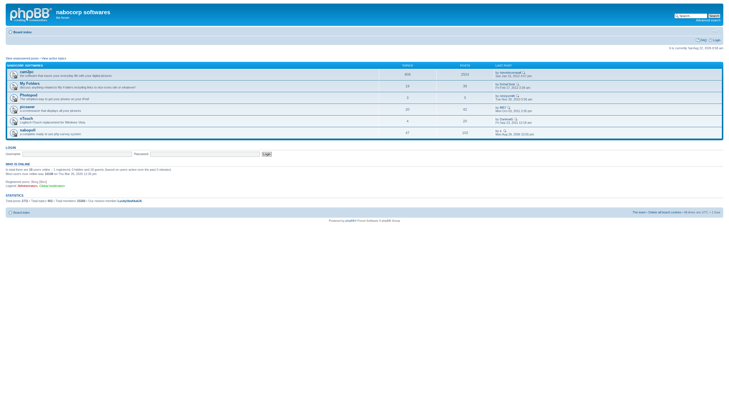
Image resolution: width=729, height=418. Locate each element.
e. (501, 131)
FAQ (704, 40)
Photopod (28, 95)
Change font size (716, 31)
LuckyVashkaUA (130, 201)
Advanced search (708, 20)
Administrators (28, 186)
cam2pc (27, 72)
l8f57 (503, 107)
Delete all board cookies (664, 212)
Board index (22, 32)
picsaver (27, 107)
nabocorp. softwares (25, 65)
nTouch (26, 118)
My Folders (30, 83)
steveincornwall (510, 72)
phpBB (350, 220)
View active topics (54, 58)
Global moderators (52, 186)
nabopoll (28, 130)
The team (639, 212)
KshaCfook (507, 84)
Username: (13, 154)
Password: (141, 154)
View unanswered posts (22, 58)
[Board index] (31, 14)
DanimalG (506, 119)
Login (716, 40)
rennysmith (507, 96)
